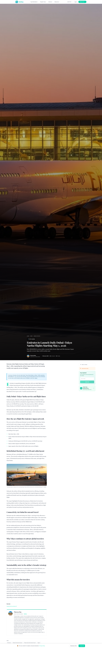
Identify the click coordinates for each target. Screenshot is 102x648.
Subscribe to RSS (85, 368)
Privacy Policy (42, 645)
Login (75, 1)
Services (50, 1)
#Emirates (9, 642)
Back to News (84, 364)
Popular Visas (43, 1)
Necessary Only (73, 645)
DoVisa (25, 614)
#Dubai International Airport (17, 642)
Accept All (82, 645)
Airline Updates (37, 336)
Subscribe (87, 381)
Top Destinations (34, 1)
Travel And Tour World (11, 606)
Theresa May (33, 355)
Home (28, 336)
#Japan (39, 642)
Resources (57, 1)
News (31, 336)
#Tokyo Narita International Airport (30, 642)
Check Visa (82, 1)
